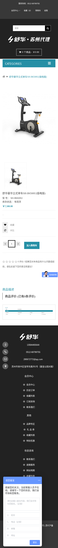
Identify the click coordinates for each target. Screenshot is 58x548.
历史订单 (30, 390)
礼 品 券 (30, 429)
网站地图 (30, 470)
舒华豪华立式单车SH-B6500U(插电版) (28, 77)
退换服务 (30, 465)
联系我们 (30, 407)
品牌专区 (30, 424)
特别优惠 (30, 441)
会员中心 (30, 384)
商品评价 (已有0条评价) (20, 296)
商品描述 (8, 289)
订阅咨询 (30, 401)
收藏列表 (30, 396)
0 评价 (21, 261)
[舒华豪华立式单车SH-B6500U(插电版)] (16, 177)
